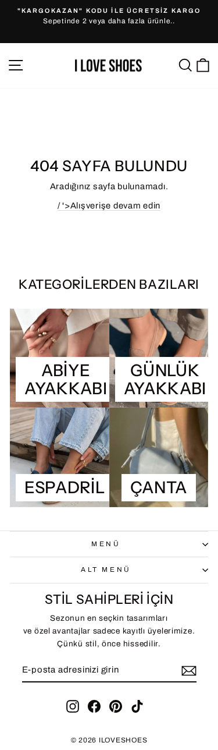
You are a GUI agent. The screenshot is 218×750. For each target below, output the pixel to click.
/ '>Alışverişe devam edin (109, 205)
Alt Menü (106, 569)
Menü (105, 543)
